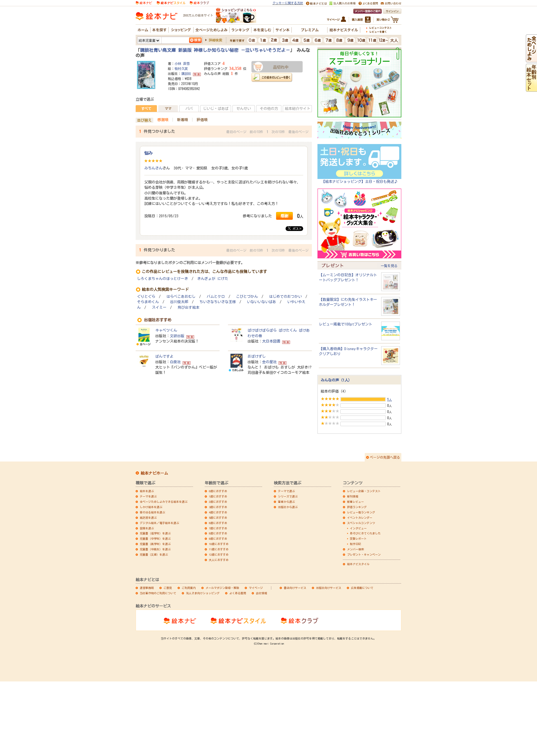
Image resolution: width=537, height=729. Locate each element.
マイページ (256, 587)
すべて (146, 108)
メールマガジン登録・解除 (222, 587)
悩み (148, 153)
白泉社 (175, 362)
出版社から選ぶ (288, 507)
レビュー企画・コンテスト (364, 491)
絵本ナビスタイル (358, 564)
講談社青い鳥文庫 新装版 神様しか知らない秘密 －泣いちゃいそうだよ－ (215, 50)
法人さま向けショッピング (203, 593)
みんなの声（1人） (336, 380)
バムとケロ (216, 296)
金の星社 (269, 362)
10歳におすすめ (219, 543)
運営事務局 (147, 587)
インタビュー (358, 528)
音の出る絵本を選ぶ (152, 512)
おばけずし (257, 356)
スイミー (159, 307)
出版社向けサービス (328, 587)
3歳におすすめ (218, 507)
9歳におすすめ (218, 538)
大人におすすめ (219, 559)
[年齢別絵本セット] (531, 89)
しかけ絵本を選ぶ (151, 507)
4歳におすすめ (218, 512)
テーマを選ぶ (148, 496)
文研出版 (177, 336)
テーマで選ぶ (286, 491)
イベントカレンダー (359, 517)
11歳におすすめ (219, 549)
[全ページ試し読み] (531, 59)
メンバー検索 (355, 549)
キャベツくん (166, 330)
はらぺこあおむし (181, 296)
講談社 (186, 73)
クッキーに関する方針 (287, 2)
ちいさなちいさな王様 (217, 302)
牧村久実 (181, 68)
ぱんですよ (164, 356)
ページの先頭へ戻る (385, 457)
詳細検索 (215, 40)
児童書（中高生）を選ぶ (155, 549)
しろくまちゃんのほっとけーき (162, 278)
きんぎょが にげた (212, 278)
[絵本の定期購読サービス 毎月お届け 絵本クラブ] (199, 2)
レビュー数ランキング (361, 512)
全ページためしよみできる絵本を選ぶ (163, 501)
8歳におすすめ (218, 533)
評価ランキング (357, 507)
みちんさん (153, 168)
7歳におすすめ (218, 528)
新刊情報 (352, 496)
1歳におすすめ (218, 496)
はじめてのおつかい (285, 296)
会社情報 (261, 593)
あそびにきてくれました (365, 533)
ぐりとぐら (146, 296)
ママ (168, 108)
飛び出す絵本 (188, 307)
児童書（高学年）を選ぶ (155, 543)
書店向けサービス (295, 587)
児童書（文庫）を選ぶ (154, 554)
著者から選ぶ (286, 501)
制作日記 (355, 543)
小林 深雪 (182, 63)
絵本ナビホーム (154, 473)
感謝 (284, 216)
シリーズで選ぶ (288, 496)
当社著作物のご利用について (158, 593)
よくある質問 (237, 593)
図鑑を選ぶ (147, 528)
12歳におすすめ (219, 554)
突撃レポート (358, 538)
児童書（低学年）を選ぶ (155, 533)
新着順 (182, 120)
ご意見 (168, 587)
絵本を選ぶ (147, 491)
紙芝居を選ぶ (148, 517)
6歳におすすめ (218, 523)
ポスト (296, 228)
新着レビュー (355, 501)
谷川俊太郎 (179, 302)
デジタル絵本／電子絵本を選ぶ (159, 523)
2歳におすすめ (218, 501)
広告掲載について (362, 587)
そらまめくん (148, 302)
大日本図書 (271, 341)
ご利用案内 (189, 587)
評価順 (202, 120)
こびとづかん (247, 296)
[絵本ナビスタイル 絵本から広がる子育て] (171, 2)
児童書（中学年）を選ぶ (155, 538)
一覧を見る (389, 265)
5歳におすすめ (218, 517)
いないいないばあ (261, 302)
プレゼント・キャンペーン (364, 554)
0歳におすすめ (218, 491)
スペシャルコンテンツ (361, 523)
